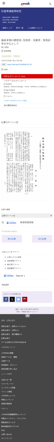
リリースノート (7, 383)
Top (27, 315)
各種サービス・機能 (9, 357)
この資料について (35, 28)
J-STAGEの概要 (7, 353)
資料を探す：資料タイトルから (13, 326)
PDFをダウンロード (14, 76)
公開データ (5, 361)
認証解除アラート (14, 268)
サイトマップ (6, 438)
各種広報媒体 (6, 403)
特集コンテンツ (7, 399)
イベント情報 (6, 391)
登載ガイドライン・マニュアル (13, 418)
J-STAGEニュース (8, 395)
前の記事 (12, 238)
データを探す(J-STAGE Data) (12, 342)
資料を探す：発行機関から (11, 334)
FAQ (3, 430)
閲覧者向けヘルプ (8, 422)
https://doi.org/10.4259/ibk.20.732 (19, 64)
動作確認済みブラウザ (10, 426)
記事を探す (5, 338)
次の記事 (42, 238)
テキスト (9, 96)
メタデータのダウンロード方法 (15, 100)
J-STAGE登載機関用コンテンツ (13, 414)
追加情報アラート (14, 261)
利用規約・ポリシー (9, 365)
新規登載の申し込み (9, 369)
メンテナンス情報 (8, 387)
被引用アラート (13, 264)
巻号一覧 (19, 28)
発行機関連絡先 (10, 105)
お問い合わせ (6, 434)
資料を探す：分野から (10, 330)
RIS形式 (9, 84)
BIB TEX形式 (10, 90)
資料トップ (7, 28)
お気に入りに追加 (14, 257)
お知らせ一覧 (6, 379)
